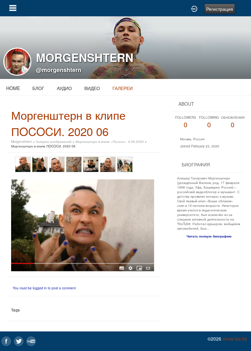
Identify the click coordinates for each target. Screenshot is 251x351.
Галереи (122, 88)
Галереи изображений (54, 141)
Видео (92, 88)
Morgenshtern (21, 141)
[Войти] (194, 8)
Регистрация (219, 9)
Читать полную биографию (209, 236)
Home (13, 88)
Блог (38, 88)
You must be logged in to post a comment (44, 288)
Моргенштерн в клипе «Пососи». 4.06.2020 (109, 141)
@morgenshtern (58, 70)
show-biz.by (235, 338)
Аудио (64, 88)
